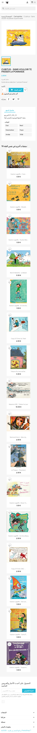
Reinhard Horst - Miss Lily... (18, 437)
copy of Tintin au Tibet (18, 338)
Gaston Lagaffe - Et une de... (18, 305)
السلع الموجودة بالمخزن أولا (12, 118)
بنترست (18, 99)
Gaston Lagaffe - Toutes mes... (18, 240)
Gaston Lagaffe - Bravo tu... (18, 503)
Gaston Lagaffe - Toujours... (18, 667)
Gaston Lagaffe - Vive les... (18, 602)
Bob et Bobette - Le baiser (18, 273)
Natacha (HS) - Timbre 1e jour (18, 404)
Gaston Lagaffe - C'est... (18, 174)
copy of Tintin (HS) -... (18, 569)
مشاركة (9, 99)
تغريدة (13, 99)
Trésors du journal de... (18, 371)
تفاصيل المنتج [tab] (10, 110)
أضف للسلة (16, 90)
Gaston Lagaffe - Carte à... (18, 634)
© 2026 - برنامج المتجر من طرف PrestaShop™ (16, 730)
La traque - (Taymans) (18, 470)
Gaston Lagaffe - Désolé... (18, 207)
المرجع (6, 115)
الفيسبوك (3, 701)
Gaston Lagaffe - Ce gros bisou (18, 536)
